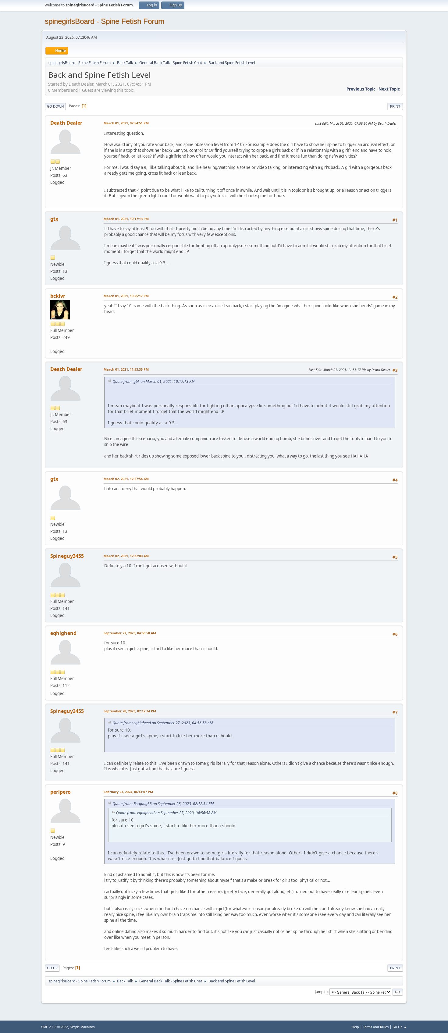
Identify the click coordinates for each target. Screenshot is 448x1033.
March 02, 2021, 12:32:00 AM (126, 556)
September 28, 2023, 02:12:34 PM (130, 711)
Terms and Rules (376, 1026)
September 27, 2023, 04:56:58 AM (130, 633)
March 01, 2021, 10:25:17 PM (126, 296)
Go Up (52, 968)
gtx (54, 219)
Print (395, 106)
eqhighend (63, 633)
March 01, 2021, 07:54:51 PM (126, 123)
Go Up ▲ (400, 1026)
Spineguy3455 (67, 556)
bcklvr (57, 296)
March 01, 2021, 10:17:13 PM (126, 218)
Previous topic (361, 89)
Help (355, 1026)
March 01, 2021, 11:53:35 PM (126, 369)
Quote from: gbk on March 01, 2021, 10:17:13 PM (153, 381)
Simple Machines (82, 1027)
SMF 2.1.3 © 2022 (54, 1027)
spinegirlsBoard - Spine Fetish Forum (104, 21)
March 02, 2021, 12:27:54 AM (126, 478)
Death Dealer (66, 122)
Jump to (321, 991)
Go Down (55, 106)
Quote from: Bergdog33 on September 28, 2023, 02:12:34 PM (163, 803)
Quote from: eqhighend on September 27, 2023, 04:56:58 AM (162, 722)
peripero (60, 792)
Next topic (389, 89)
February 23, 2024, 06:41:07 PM (128, 791)
